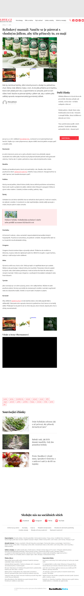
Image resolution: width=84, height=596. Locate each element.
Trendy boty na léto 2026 (27, 544)
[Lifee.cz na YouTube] (83, 21)
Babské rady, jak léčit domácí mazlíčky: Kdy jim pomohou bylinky (43, 442)
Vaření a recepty (61, 20)
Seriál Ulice (67, 543)
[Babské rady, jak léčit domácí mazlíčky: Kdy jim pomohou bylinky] (15, 449)
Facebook (26, 521)
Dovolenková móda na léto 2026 (44, 544)
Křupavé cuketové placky (64, 550)
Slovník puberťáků (28, 538)
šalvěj (45, 402)
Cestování (67, 538)
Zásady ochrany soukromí (39, 530)
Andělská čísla (59, 538)
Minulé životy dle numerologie (34, 543)
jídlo (4, 404)
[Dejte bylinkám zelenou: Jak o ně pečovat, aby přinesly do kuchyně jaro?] (15, 431)
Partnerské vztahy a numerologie (53, 543)
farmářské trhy (24, 139)
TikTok (50, 521)
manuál (41, 399)
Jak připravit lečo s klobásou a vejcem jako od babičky (41, 553)
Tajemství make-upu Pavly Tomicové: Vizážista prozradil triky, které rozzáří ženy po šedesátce (23, 576)
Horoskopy (19, 20)
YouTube (61, 521)
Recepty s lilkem (59, 551)
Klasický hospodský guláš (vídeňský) (14, 551)
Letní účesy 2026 (58, 544)
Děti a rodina (29, 20)
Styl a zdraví (39, 20)
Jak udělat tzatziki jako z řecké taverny (25, 550)
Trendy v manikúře (20, 543)
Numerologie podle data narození (14, 539)
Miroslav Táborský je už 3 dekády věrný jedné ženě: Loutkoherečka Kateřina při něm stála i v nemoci (23, 568)
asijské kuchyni (16, 301)
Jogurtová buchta (61, 553)
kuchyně (35, 399)
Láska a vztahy (49, 20)
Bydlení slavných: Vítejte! (31, 539)
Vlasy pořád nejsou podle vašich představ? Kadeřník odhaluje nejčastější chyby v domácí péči (68, 126)
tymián (51, 402)
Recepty (32, 402)
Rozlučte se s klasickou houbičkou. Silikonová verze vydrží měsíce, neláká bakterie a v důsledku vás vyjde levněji (61, 580)
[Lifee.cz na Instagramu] (76, 21)
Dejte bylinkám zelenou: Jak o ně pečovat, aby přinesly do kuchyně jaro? (44, 424)
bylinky (11, 399)
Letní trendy (61, 539)
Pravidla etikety (18, 538)
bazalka (5, 399)
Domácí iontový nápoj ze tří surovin (46, 550)
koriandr (28, 399)
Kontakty (25, 528)
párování (12, 402)
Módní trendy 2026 (44, 539)
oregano (5, 402)
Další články (66, 138)
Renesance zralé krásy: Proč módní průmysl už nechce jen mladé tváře (60, 561)
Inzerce (33, 528)
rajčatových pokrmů (20, 172)
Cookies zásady (23, 530)
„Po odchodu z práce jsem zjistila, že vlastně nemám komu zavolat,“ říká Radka (59, 572)
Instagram (38, 521)
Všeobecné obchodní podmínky (64, 528)
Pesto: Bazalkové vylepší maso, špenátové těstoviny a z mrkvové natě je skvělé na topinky (44, 460)
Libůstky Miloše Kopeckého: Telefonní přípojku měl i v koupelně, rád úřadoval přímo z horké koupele (22, 564)
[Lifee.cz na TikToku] (80, 21)
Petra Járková (12, 102)
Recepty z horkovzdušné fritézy (46, 554)
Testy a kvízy (50, 538)
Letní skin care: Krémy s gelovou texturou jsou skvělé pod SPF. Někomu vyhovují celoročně (60, 568)
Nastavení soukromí (56, 530)
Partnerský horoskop (40, 538)
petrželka (25, 402)
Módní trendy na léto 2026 (12, 544)
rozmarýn (39, 402)
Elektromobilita (9, 546)
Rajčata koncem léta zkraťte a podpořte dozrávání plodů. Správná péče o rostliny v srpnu (61, 576)
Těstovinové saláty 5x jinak (46, 551)
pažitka (19, 402)
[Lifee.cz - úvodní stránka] (6, 20)
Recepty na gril (70, 539)
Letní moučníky (68, 544)
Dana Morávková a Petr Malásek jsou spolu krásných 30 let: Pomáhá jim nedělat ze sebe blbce (21, 580)
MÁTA (47, 399)
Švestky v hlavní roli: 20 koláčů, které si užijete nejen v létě (21, 554)
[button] (70, 20)
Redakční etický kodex (44, 528)
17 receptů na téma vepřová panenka (15, 553)
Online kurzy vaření (13, 528)
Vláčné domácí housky (32, 551)
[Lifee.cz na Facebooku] (73, 21)
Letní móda (54, 539)
